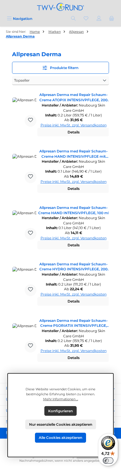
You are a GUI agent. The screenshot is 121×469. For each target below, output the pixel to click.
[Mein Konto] (99, 18)
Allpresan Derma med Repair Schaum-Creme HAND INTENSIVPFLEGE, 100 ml (73, 210)
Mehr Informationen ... (60, 399)
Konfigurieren (60, 411)
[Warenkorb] (111, 18)
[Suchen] (73, 18)
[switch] (108, 460)
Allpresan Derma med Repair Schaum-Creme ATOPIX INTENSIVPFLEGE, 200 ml (73, 97)
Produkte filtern (63, 68)
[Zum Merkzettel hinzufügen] (30, 121)
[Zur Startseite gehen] (60, 7)
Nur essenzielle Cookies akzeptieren (60, 424)
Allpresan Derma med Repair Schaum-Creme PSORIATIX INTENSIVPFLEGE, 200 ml (73, 323)
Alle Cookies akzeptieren (60, 437)
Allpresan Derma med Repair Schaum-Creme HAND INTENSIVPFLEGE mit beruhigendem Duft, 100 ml (73, 154)
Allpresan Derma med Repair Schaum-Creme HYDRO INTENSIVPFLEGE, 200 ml (73, 267)
